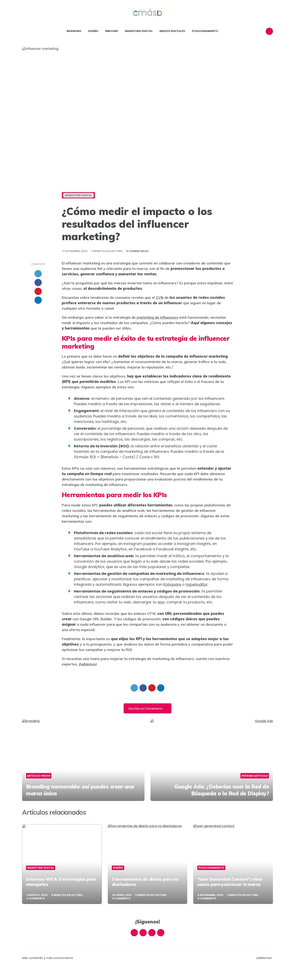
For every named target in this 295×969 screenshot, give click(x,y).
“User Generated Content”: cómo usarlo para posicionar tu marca (229, 882)
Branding (74, 31)
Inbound (111, 31)
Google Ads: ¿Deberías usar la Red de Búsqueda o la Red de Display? (221, 790)
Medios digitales (172, 31)
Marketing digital (139, 31)
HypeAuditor (197, 584)
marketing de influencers (157, 317)
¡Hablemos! (264, 958)
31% (159, 297)
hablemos (88, 664)
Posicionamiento (205, 31)
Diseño (93, 31)
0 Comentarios (137, 251)
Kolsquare (172, 584)
